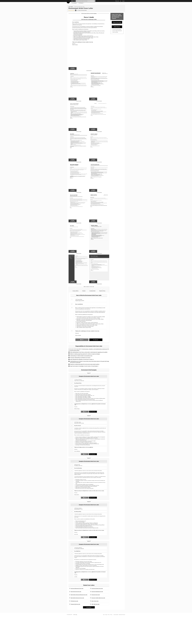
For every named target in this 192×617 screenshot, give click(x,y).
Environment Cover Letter (96, 594)
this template (93, 282)
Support (106, 614)
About (104, 614)
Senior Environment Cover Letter (76, 591)
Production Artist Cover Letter (75, 604)
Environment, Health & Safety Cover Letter (98, 597)
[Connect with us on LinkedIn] (76, 614)
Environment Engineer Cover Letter (97, 588)
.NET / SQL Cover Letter (95, 604)
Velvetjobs (68, 1)
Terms (109, 614)
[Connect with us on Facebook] (73, 614)
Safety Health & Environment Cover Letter (77, 597)
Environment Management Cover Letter (77, 588)
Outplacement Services (122, 614)
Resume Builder (116, 614)
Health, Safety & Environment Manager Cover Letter (79, 594)
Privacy (111, 614)
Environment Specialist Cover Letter (97, 591)
